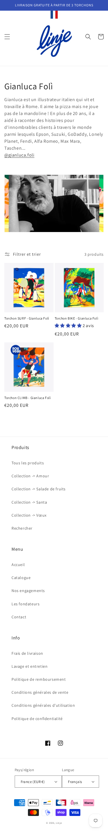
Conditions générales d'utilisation (43, 705)
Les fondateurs (25, 603)
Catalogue (21, 577)
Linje (59, 822)
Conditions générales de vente (40, 692)
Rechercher (22, 528)
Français (75, 781)
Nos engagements (28, 590)
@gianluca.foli (19, 155)
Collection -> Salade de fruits (39, 488)
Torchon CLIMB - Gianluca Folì (27, 398)
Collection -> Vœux (29, 515)
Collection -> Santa (29, 502)
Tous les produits (28, 462)
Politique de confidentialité (37, 718)
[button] (7, 36)
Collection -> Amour (30, 475)
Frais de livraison (27, 653)
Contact (19, 616)
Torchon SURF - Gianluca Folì (26, 318)
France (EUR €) (33, 781)
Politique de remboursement (39, 679)
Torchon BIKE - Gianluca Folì (76, 318)
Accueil (18, 564)
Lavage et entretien (30, 666)
